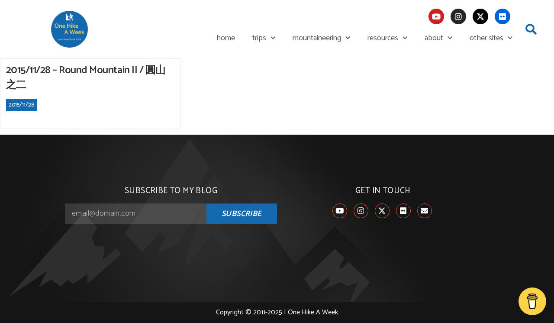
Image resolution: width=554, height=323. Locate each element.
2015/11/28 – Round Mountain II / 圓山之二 (86, 78)
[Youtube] (436, 16)
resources (382, 38)
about (434, 38)
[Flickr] (502, 16)
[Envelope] (424, 210)
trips (259, 38)
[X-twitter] (480, 16)
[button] (531, 29)
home (225, 38)
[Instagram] (458, 16)
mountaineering (317, 38)
